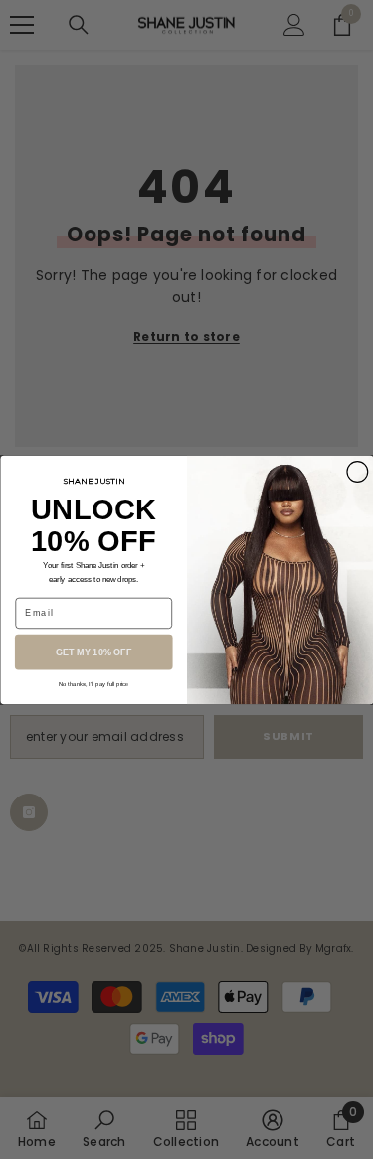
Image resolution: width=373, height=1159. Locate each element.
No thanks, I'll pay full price (93, 683)
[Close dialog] (356, 471)
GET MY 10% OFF (93, 651)
